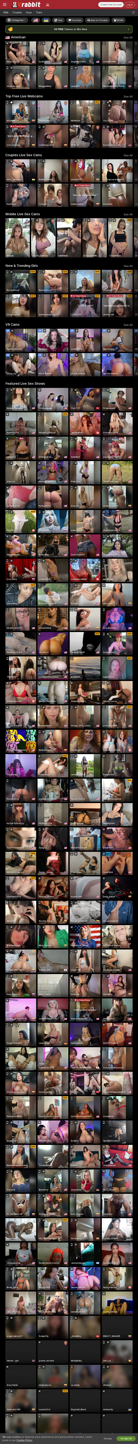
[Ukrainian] (46, 20)
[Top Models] (47, 4)
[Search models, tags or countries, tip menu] (133, 12)
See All (128, 37)
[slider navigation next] (131, 65)
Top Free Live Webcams (24, 96)
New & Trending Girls (21, 266)
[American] (35, 20)
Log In (130, 4)
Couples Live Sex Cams (23, 155)
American (18, 37)
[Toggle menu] (4, 4)
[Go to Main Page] (26, 4)
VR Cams (12, 324)
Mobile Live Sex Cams (22, 214)
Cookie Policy (24, 1440)
